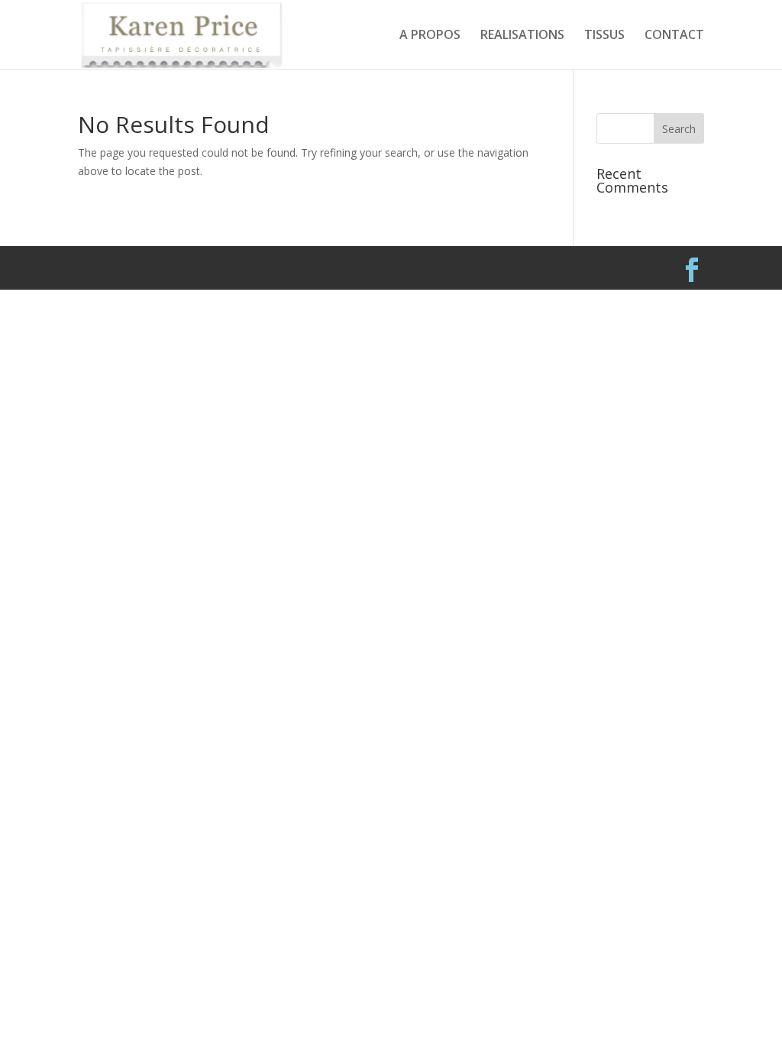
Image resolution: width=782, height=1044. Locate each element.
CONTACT (674, 36)
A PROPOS (429, 36)
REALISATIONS (522, 36)
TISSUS (604, 36)
